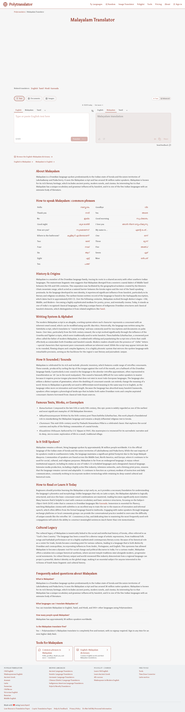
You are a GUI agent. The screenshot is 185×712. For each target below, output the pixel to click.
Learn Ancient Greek (102, 674)
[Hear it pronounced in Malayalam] (155, 139)
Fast (156, 98)
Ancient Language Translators (61, 671)
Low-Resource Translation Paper (17, 709)
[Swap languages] (92, 111)
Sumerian (8, 686)
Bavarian (7, 695)
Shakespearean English (13, 674)
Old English (8, 671)
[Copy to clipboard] (159, 139)
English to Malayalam (22, 162)
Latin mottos (144, 677)
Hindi (47, 88)
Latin (6, 683)
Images (51, 98)
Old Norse (8, 689)
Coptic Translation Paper (42, 709)
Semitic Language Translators (61, 674)
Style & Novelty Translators (60, 686)
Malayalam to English (44, 162)
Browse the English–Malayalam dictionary (33, 157)
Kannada (55, 88)
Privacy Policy (75, 709)
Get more (98, 105)
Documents (35, 98)
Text (20, 98)
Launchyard (24, 705)
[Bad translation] (104, 139)
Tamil (41, 88)
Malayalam (29, 110)
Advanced (166, 98)
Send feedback (162, 145)
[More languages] (45, 110)
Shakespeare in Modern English (106, 680)
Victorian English (11, 692)
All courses (98, 677)
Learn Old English (101, 671)
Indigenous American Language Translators (66, 683)
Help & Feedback (61, 709)
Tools (141, 671)
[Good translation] (99, 139)
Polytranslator (19, 12)
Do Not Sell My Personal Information (97, 709)
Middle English (10, 698)
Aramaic (7, 680)
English (34, 88)
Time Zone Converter (147, 674)
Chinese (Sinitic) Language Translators (64, 680)
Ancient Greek (9, 677)
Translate (79, 139)
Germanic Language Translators (61, 677)
